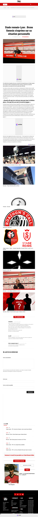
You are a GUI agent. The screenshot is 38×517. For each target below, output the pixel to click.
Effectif (21, 511)
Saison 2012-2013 (30, 510)
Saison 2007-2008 (31, 504)
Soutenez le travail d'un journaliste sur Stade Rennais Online (19, 455)
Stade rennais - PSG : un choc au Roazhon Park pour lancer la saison (19, 449)
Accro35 (9, 336)
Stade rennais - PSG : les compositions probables (15, 444)
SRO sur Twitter (13, 504)
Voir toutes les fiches (27, 465)
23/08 (7, 427)
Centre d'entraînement (23, 505)
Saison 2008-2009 (31, 505)
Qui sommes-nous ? (6, 502)
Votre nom (5, 379)
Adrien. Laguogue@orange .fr (13, 343)
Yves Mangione (12, 484)
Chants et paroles (14, 511)
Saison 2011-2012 (30, 509)
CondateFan (10, 321)
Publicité (4, 503)
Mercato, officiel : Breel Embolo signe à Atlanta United (16, 434)
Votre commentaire (7, 357)
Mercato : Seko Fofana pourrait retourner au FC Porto (16, 439)
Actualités (21, 512)
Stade (20, 504)
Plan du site (5, 507)
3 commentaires (25, 36)
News (12, 505)
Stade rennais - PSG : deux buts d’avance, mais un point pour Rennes (19, 429)
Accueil (5, 7)
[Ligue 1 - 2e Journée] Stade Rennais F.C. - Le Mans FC (27, 474)
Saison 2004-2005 (31, 500)
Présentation (22, 500)
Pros (8, 7)
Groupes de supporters (14, 510)
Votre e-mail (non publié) (8, 385)
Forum (12, 500)
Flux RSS (4, 508)
